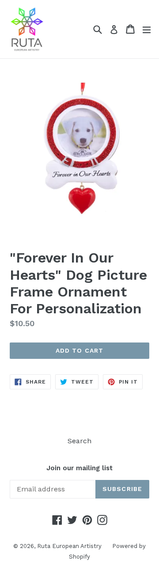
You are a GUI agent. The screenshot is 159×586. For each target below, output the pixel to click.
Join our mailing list (79, 468)
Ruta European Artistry (70, 546)
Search (79, 441)
